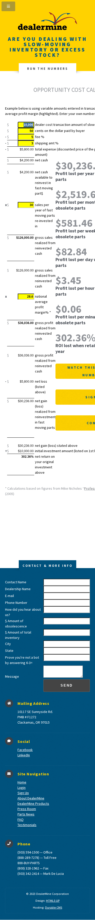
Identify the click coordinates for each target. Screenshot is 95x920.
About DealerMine (30, 798)
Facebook (25, 749)
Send (67, 685)
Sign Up (23, 793)
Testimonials (26, 825)
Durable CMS (53, 907)
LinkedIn (23, 755)
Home (21, 782)
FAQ (20, 819)
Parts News (25, 814)
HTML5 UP (53, 900)
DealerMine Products (33, 803)
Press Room (26, 809)
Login (21, 787)
